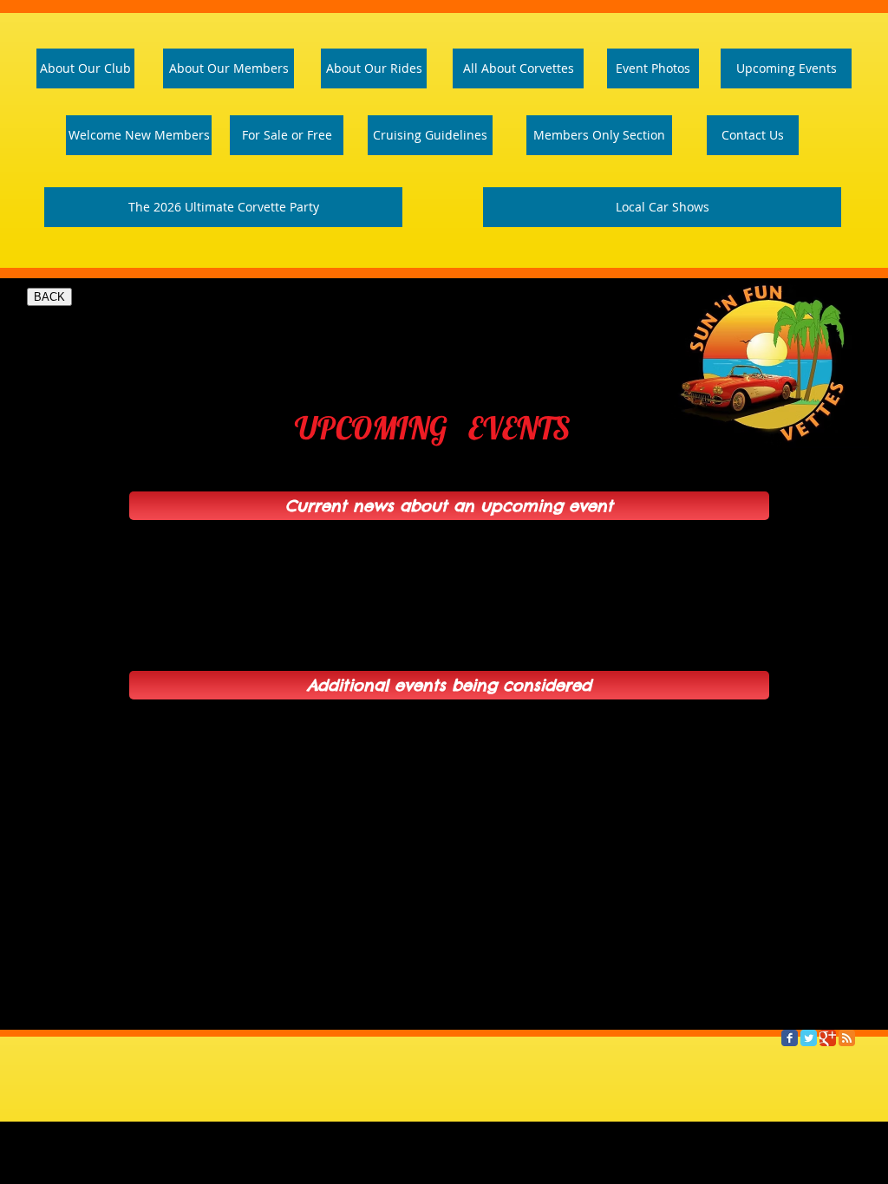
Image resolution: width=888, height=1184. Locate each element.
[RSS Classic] (847, 1038)
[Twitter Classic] (808, 1038)
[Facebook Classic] (789, 1038)
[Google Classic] (827, 1038)
